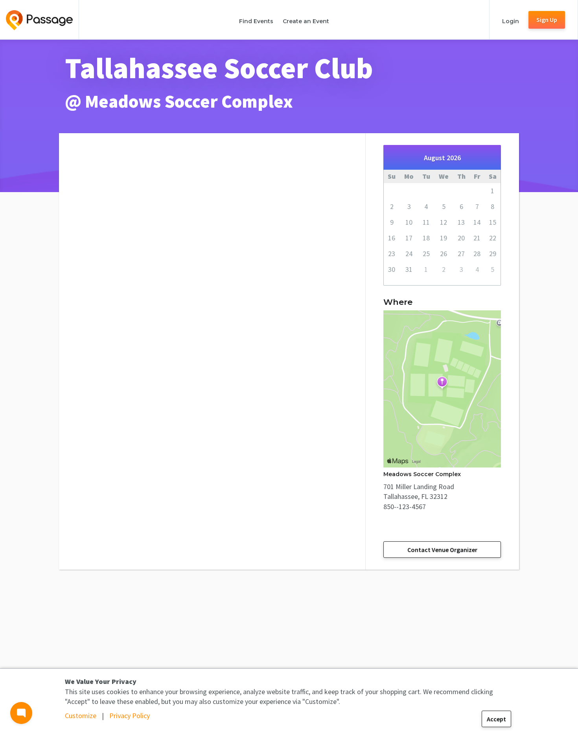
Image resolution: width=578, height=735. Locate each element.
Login (510, 21)
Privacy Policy (129, 715)
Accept (496, 719)
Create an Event (306, 21)
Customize (80, 715)
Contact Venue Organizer (442, 550)
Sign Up (546, 20)
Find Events (256, 21)
